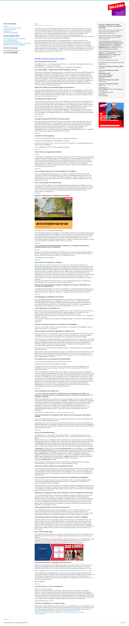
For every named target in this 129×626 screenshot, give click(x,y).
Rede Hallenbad (39, 116)
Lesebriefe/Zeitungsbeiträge (11, 32)
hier (90, 158)
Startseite (6, 26)
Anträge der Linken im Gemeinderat (13, 28)
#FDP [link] (38, 265)
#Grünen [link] (44, 265)
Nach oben (122, 622)
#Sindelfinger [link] (62, 265)
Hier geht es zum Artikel (78, 306)
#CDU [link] (55, 265)
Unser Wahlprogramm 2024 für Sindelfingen (14, 38)
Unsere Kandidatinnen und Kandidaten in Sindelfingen (17, 43)
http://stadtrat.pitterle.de (50, 65)
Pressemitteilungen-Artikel (10, 40)
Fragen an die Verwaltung (10, 29)
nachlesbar (51, 601)
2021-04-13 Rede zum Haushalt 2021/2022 (63, 412)
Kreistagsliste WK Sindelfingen (11, 42)
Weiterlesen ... (38, 133)
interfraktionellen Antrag (78, 473)
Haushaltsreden (7, 31)
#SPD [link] (50, 265)
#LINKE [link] (46, 269)
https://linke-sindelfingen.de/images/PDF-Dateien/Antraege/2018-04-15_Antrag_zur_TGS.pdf (69, 570)
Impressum (6, 619)
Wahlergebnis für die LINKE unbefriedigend (14, 45)
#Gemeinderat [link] (69, 265)
